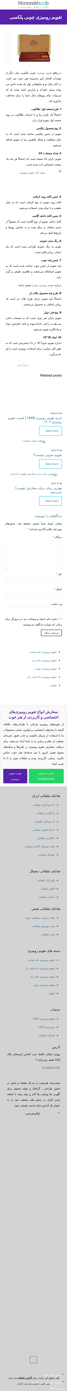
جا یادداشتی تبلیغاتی (44, 829)
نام (59, 574)
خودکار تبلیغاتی (46, 854)
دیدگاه (57, 537)
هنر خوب (12, 1377)
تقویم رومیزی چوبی (43, 285)
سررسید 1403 (46, 1027)
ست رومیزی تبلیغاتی (43, 926)
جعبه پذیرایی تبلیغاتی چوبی (40, 917)
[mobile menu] (62, 4)
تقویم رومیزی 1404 (44, 1018)
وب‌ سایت (56, 603)
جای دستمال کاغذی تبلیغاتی (39, 846)
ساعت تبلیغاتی (47, 896)
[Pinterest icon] (14, 1370)
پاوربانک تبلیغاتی (46, 880)
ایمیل (58, 589)
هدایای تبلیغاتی (47, 1035)
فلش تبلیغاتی (47, 888)
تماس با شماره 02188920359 (46, 776)
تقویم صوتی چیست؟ (47, 455)
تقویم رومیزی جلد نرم (44, 660)
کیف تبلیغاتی (48, 934)
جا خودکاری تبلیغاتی (44, 804)
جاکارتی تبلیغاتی (46, 838)
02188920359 (51, 1067)
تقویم (54, 685)
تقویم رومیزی (44, 72)
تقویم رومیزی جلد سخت (43, 651)
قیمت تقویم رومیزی (15, 776)
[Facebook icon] (22, 1370)
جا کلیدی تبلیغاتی (45, 813)
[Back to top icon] (33, 1359)
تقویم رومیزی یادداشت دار (42, 676)
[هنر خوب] (33, 5)
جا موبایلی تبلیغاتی (44, 821)
